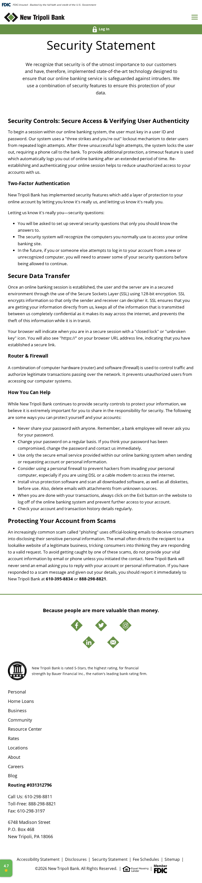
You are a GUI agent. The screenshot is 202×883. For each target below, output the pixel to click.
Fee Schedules (146, 859)
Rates (13, 738)
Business (17, 710)
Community (20, 720)
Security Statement (110, 859)
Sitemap (172, 859)
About (14, 757)
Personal (17, 692)
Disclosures (76, 859)
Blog (12, 776)
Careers (16, 766)
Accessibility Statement (38, 859)
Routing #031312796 (30, 785)
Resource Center (25, 729)
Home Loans (21, 701)
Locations (18, 748)
